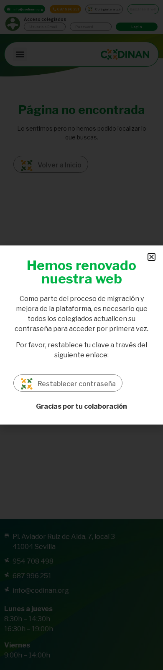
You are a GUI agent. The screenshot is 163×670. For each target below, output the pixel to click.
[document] (81, 335)
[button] (151, 257)
